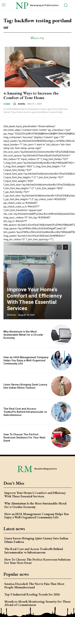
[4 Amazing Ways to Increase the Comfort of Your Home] (37, 67)
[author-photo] (15, 104)
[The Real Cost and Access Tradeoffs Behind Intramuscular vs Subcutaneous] (61, 412)
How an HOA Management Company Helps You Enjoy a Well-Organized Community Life (25, 360)
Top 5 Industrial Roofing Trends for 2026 (32, 594)
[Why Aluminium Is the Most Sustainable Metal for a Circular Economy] (61, 334)
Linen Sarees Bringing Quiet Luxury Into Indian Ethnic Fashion (25, 386)
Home (6, 104)
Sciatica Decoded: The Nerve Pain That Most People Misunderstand (34, 585)
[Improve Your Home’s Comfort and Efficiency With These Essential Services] (37, 280)
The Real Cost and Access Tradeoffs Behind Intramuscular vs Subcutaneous (25, 412)
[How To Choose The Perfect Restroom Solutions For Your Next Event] (61, 437)
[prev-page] (59, 247)
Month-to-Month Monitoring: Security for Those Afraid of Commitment (37, 603)
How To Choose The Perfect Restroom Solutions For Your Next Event (24, 437)
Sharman (11, 315)
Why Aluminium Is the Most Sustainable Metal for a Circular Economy (23, 334)
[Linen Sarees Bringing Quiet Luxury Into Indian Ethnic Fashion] (61, 386)
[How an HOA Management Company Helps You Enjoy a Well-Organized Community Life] (61, 360)
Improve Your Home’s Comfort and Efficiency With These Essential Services (34, 298)
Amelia (21, 103)
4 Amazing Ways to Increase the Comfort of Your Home (31, 95)
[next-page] (65, 247)
